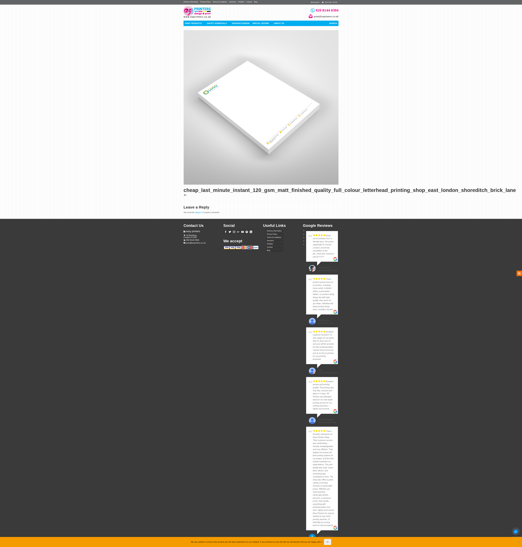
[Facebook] (226, 232)
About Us (279, 23)
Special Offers (260, 23)
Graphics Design (241, 23)
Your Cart (330, 2)
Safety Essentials (217, 23)
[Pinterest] (247, 232)
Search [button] (333, 23)
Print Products (193, 23)
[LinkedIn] (251, 232)
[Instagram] (234, 232)
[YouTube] (242, 232)
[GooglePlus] (238, 232)
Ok (328, 542)
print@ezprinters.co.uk (196, 243)
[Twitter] (230, 232)
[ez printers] (208, 12)
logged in (199, 212)
